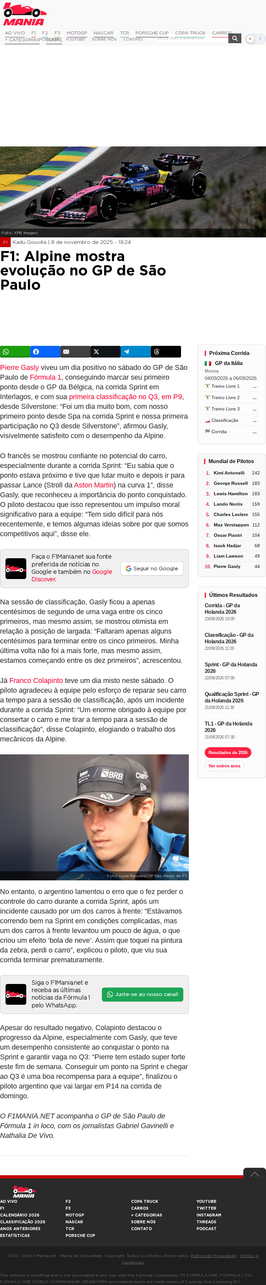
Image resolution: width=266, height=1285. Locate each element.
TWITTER (206, 1208)
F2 (45, 33)
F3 (57, 33)
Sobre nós (143, 1222)
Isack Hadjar (227, 545)
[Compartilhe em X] (106, 352)
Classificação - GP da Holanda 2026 (229, 638)
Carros (222, 33)
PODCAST (207, 1229)
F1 (33, 33)
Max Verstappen (231, 524)
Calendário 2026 (19, 1215)
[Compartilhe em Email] (75, 352)
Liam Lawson (228, 556)
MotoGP (77, 33)
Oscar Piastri (228, 535)
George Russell (231, 483)
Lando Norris (228, 504)
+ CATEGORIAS (22, 40)
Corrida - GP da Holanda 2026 (222, 609)
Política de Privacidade (213, 1256)
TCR (124, 33)
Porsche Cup (152, 33)
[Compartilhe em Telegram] (136, 352)
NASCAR (104, 33)
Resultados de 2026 (228, 752)
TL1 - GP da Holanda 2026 (228, 727)
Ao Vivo (15, 33)
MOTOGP (75, 1215)
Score (54, 40)
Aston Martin (94, 485)
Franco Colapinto (36, 680)
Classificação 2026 (22, 1222)
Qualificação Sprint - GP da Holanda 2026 (232, 697)
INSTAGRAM (209, 1215)
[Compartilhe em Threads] (166, 352)
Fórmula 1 (45, 377)
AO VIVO (8, 1201)
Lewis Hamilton (231, 493)
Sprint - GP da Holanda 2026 (231, 668)
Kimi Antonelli (229, 472)
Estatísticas (15, 1236)
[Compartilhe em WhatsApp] (15, 352)
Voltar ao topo (254, 1176)
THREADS (206, 1222)
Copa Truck (190, 33)
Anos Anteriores (20, 1229)
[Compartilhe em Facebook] (45, 352)
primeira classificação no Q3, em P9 (125, 397)
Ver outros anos (224, 765)
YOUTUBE (206, 1201)
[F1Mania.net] (25, 14)
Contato (141, 1229)
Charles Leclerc (231, 514)
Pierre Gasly (19, 367)
